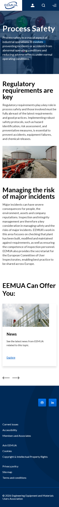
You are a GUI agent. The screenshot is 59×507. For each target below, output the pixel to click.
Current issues (10, 424)
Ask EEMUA (9, 445)
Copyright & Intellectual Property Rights (25, 456)
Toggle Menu (54, 5)
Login (32, 5)
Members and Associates (16, 435)
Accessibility (9, 430)
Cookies (7, 451)
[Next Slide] (16, 377)
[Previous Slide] (6, 377)
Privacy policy (10, 466)
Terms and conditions (14, 477)
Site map (7, 471)
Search (43, 5)
